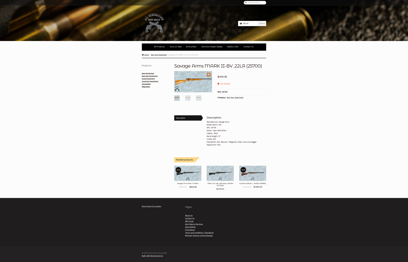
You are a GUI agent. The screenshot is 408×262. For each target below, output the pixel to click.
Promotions (190, 230)
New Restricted (148, 73)
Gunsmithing (190, 227)
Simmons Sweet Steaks (211, 46)
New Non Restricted (159, 55)
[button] (208, 74)
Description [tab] (180, 118)
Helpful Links (232, 46)
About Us (189, 216)
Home (146, 55)
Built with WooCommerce (152, 256)
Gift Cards (189, 221)
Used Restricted (148, 79)
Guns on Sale (175, 46)
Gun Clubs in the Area (194, 224)
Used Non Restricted (150, 81)
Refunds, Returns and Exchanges (199, 236)
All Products (159, 46)
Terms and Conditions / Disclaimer (199, 233)
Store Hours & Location (151, 206)
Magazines (146, 87)
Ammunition (191, 46)
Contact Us (248, 46)
